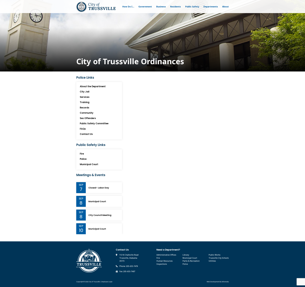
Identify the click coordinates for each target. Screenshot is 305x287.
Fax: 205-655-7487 (127, 271)
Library (186, 255)
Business (161, 6)
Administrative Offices (166, 255)
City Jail (84, 91)
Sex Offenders (88, 118)
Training (84, 102)
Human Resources (164, 261)
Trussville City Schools (219, 258)
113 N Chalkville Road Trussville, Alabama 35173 (128, 258)
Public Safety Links (90, 145)
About (225, 6)
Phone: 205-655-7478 (128, 266)
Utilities (212, 261)
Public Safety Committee (94, 123)
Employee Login (107, 282)
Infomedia (225, 282)
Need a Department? (168, 249)
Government (145, 6)
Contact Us (86, 134)
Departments (210, 6)
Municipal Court (89, 164)
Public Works (214, 255)
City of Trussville (94, 282)
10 (81, 230)
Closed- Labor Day (98, 187)
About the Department (93, 86)
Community (86, 112)
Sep (81, 184)
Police (83, 159)
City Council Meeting (99, 215)
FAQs (83, 128)
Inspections (161, 264)
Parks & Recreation (191, 261)
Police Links (85, 77)
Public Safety (192, 6)
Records (84, 107)
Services (84, 97)
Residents (175, 6)
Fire (82, 153)
